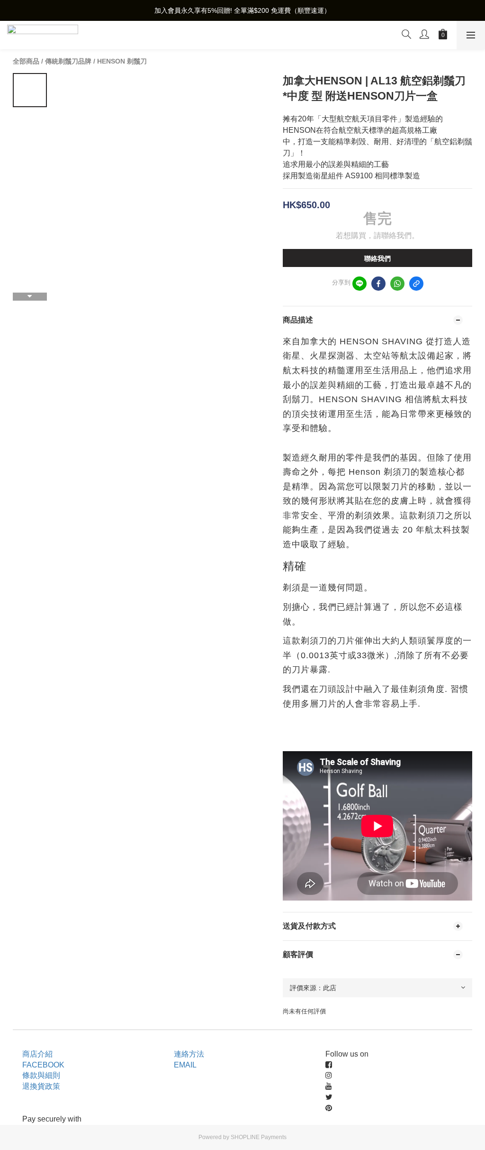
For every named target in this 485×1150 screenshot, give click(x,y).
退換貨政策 (41, 1086)
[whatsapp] (397, 283)
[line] (359, 283)
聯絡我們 (377, 258)
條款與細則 (41, 1075)
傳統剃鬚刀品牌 (68, 61)
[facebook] (378, 283)
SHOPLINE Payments (259, 1137)
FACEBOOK (43, 1065)
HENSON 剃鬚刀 (122, 61)
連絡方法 (189, 1054)
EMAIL (185, 1065)
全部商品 (26, 61)
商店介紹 (37, 1054)
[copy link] (416, 283)
